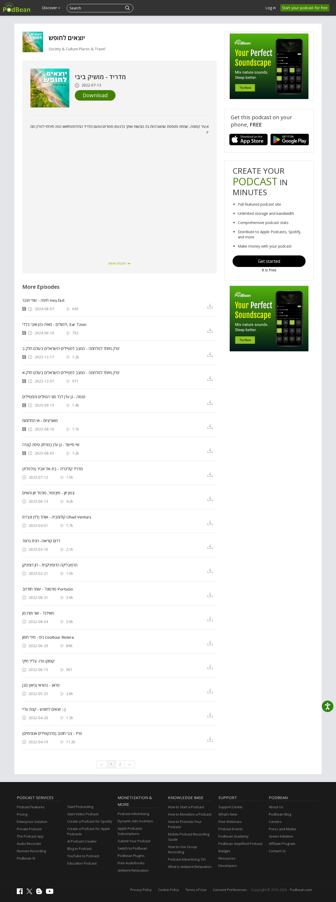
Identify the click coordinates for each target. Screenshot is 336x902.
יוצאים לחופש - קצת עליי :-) (44, 709)
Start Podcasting (80, 806)
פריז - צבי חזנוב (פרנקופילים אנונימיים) (52, 733)
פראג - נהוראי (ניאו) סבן (41, 685)
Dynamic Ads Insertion (135, 821)
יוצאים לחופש (67, 37)
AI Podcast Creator (82, 841)
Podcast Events (230, 829)
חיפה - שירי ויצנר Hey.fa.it (43, 300)
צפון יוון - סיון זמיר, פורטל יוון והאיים (48, 492)
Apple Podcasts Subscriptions (130, 831)
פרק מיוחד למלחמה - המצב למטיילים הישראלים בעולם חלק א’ (71, 372)
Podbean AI (26, 858)
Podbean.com (301, 889)
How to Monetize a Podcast (189, 814)
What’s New (227, 814)
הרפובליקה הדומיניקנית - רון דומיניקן (49, 564)
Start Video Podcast (82, 814)
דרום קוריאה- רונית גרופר (41, 540)
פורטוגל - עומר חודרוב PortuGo (47, 589)
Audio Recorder (29, 843)
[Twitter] (31, 892)
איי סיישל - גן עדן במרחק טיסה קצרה (50, 444)
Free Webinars (230, 821)
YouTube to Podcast (83, 856)
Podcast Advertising (133, 813)
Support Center (230, 807)
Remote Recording (31, 851)
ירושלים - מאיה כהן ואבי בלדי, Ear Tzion (54, 324)
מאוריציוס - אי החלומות (40, 420)
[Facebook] (21, 892)
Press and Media (282, 829)
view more (117, 263)
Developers (227, 865)
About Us (276, 807)
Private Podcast (29, 829)
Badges (224, 851)
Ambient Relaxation (133, 870)
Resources (226, 858)
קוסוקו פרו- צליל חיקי (38, 661)
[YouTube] (51, 892)
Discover (50, 7)
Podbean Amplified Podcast (240, 843)
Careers (275, 821)
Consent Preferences (230, 889)
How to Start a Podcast (186, 807)
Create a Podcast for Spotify (89, 821)
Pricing (22, 814)
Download (95, 95)
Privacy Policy (141, 889)
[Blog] (40, 892)
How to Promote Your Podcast (185, 824)
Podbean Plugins (131, 855)
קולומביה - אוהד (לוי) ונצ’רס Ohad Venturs (56, 517)
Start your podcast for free (305, 7)
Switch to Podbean (132, 848)
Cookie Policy (168, 889)
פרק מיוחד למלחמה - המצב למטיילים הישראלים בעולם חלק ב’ (71, 348)
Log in (270, 7)
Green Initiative (281, 836)
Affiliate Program (282, 843)
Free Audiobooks (131, 863)
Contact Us (277, 851)
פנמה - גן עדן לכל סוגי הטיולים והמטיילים (53, 396)
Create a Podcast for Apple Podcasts (88, 831)
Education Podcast (82, 863)
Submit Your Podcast (134, 841)
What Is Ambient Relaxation (190, 866)
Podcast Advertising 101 (187, 859)
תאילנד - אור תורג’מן (38, 613)
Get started (269, 261)
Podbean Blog (280, 814)
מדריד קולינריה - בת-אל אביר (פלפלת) (52, 468)
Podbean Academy (233, 836)
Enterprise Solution (32, 821)
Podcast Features (31, 807)
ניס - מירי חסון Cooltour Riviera (48, 637)
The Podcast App (30, 836)
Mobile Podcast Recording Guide (188, 837)
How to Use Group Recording (182, 849)
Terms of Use (196, 889)
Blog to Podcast (79, 848)
